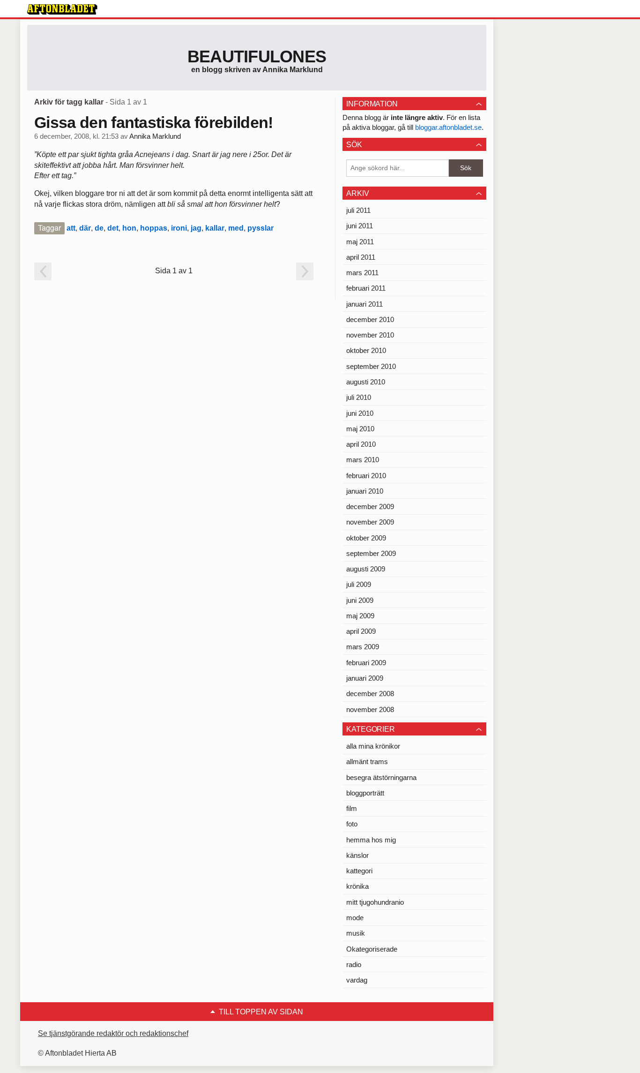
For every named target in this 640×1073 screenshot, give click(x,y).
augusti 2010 (365, 382)
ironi (179, 228)
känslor (357, 855)
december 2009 (370, 506)
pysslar (260, 228)
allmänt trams (367, 761)
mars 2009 (362, 647)
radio (353, 964)
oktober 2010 (366, 350)
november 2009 (370, 522)
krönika (357, 886)
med (236, 228)
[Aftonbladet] (62, 9)
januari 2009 (364, 678)
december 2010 (370, 319)
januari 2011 (364, 304)
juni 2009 (359, 600)
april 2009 (361, 631)
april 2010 (361, 444)
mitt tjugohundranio (375, 902)
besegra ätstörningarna (381, 777)
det (113, 228)
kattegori (359, 871)
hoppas (153, 228)
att (71, 228)
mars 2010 (362, 460)
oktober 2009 (366, 538)
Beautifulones (257, 56)
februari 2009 (366, 663)
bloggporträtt (365, 793)
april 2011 (360, 257)
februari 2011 (366, 288)
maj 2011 (360, 242)
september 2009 (371, 553)
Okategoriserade (371, 949)
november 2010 (370, 335)
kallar (214, 228)
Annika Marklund (155, 136)
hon (129, 228)
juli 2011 (358, 210)
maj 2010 (360, 429)
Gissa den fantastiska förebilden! (153, 122)
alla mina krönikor (373, 746)
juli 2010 (358, 397)
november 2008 (370, 709)
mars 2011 (362, 273)
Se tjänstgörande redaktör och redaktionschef (113, 1033)
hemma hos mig (371, 840)
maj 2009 (360, 616)
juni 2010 (359, 413)
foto (351, 824)
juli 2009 (358, 584)
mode (355, 918)
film (351, 808)
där (85, 228)
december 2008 (370, 694)
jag (196, 228)
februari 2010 (366, 476)
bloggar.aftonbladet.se (448, 127)
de (99, 228)
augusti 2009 (365, 569)
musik (355, 933)
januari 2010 (364, 491)
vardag (356, 980)
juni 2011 (359, 226)
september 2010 (371, 366)
